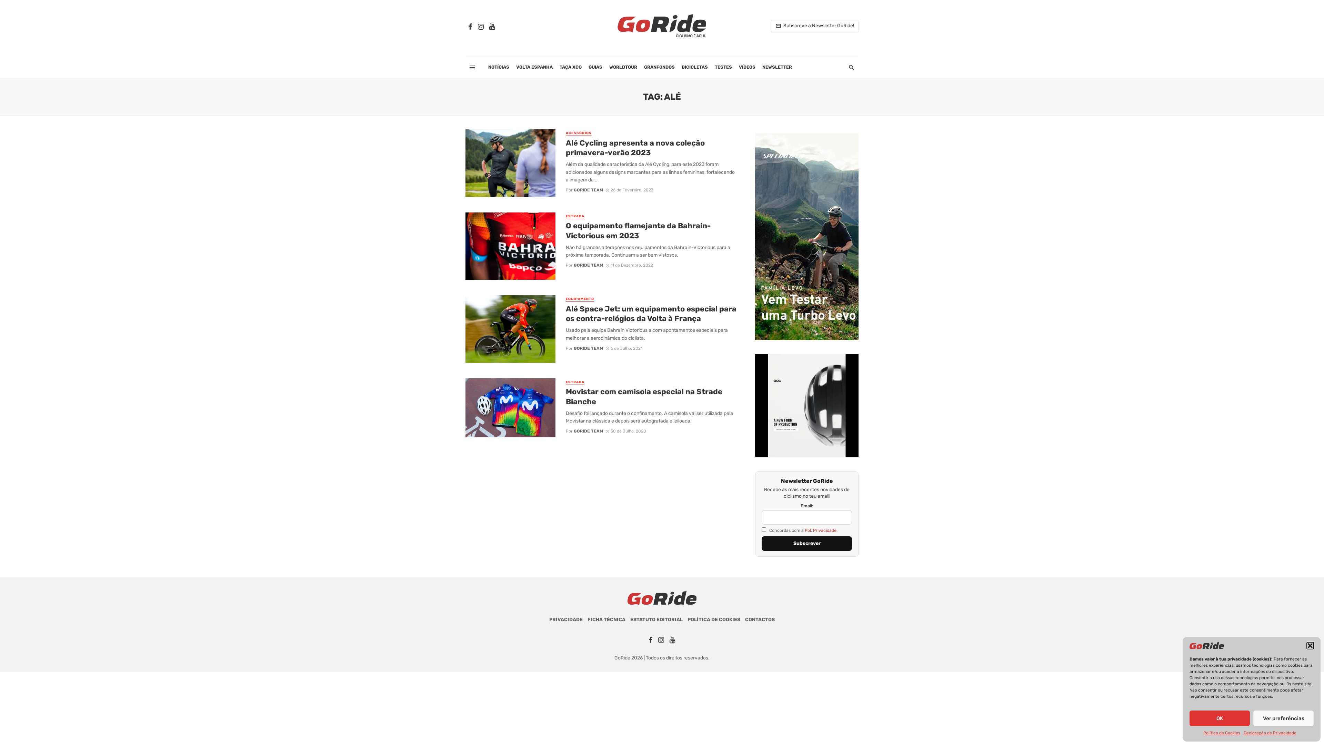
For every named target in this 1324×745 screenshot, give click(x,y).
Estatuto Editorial (656, 620)
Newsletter (777, 67)
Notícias (498, 67)
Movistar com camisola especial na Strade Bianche (644, 396)
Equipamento (580, 299)
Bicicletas (695, 67)
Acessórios (579, 133)
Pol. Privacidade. (821, 530)
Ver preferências (1283, 718)
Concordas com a (802, 530)
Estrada (575, 216)
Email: (807, 505)
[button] (1310, 645)
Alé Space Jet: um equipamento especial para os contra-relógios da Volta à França (651, 314)
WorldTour (623, 67)
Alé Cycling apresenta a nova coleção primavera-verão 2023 (635, 148)
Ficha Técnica (606, 620)
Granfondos (659, 67)
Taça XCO (571, 67)
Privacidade (566, 620)
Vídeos (747, 67)
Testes (723, 67)
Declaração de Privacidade (1270, 733)
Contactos (760, 620)
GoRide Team (588, 190)
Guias (595, 67)
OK (1219, 718)
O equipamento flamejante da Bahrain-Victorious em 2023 (638, 230)
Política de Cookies (1221, 733)
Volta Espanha (534, 67)
